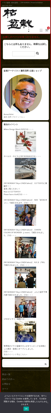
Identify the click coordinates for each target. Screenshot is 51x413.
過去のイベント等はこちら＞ (16, 354)
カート (5, 389)
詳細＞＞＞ (29, 129)
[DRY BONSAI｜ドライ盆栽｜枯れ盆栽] (18, 30)
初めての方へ (8, 379)
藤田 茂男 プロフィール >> (14, 117)
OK (26, 409)
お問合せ (6, 384)
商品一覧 (6, 374)
